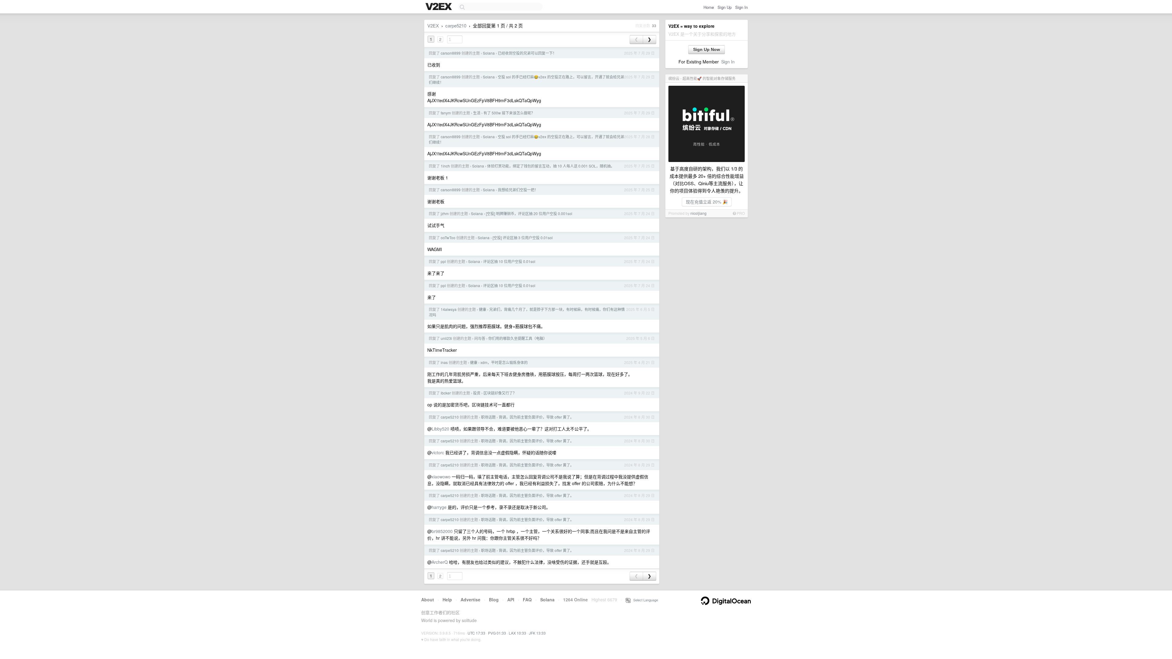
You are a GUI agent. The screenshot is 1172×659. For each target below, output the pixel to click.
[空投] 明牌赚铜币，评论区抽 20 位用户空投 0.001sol (529, 213)
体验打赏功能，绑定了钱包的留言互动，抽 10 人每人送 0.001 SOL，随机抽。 (550, 165)
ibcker (446, 392)
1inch (445, 165)
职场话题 (488, 417)
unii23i (446, 338)
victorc (438, 452)
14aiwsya (449, 309)
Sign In (741, 7)
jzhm (445, 213)
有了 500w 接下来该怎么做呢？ (509, 112)
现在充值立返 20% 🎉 (707, 202)
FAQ (527, 599)
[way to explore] (439, 7)
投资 (476, 392)
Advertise (470, 599)
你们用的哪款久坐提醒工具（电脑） (517, 338)
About (427, 599)
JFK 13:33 (537, 633)
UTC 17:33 (476, 633)
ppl (443, 261)
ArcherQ (440, 562)
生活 (476, 112)
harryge (439, 507)
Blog (494, 599)
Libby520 (440, 429)
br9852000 (442, 531)
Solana (489, 53)
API (510, 599)
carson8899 (451, 53)
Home (709, 7)
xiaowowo (441, 477)
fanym (446, 112)
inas (444, 362)
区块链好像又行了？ (499, 392)
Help (447, 599)
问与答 (479, 338)
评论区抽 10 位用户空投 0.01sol (509, 261)
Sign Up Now (706, 49)
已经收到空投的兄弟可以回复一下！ (527, 53)
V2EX (433, 25)
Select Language (644, 599)
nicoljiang (698, 213)
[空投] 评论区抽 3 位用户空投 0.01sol (523, 237)
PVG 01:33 (497, 633)
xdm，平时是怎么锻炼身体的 (504, 362)
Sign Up (725, 7)
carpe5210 (455, 25)
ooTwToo (448, 237)
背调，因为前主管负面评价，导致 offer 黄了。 (536, 417)
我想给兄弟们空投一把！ (518, 189)
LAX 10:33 (517, 633)
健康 (482, 309)
